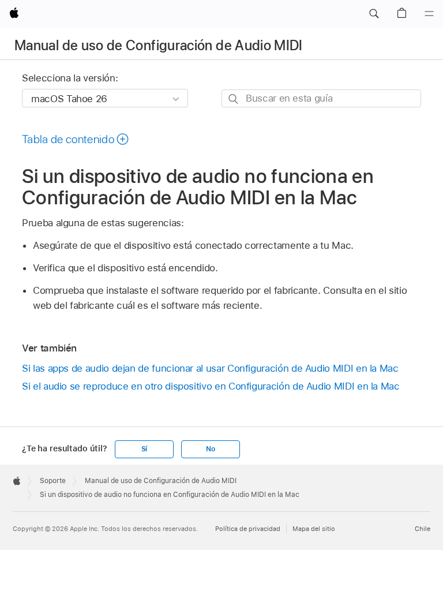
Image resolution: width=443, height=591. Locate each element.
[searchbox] (321, 98)
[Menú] (429, 14)
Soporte (53, 481)
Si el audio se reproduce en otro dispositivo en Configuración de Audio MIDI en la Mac (211, 386)
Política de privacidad (247, 529)
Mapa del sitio (313, 529)
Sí (144, 449)
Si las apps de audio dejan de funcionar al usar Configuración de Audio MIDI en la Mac (210, 368)
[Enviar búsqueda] (234, 99)
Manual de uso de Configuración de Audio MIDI (158, 45)
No (210, 449)
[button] (374, 14)
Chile (422, 529)
